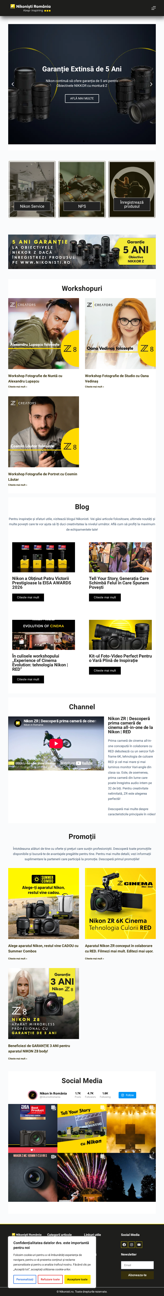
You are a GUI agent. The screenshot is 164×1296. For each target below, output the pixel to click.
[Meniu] (153, 8)
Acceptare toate (77, 1279)
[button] (12, 84)
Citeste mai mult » (17, 386)
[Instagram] (131, 1244)
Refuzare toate (50, 1279)
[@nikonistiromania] (33, 1095)
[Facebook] (124, 1244)
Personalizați (24, 1279)
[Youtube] (139, 1244)
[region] (52, 1262)
